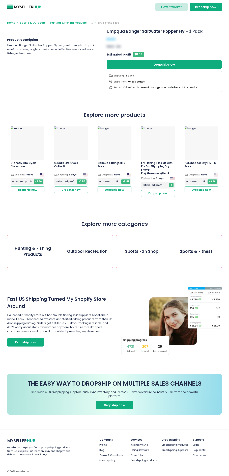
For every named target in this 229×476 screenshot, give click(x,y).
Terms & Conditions (111, 455)
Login (196, 444)
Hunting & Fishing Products (68, 23)
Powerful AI (137, 455)
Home (11, 23)
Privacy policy (107, 460)
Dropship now (205, 7)
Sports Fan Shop (141, 251)
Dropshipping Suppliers (175, 450)
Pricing (103, 444)
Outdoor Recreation (87, 251)
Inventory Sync (139, 444)
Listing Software (140, 450)
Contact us (199, 455)
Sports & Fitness (196, 251)
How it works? (171, 7)
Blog (101, 450)
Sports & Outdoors (33, 23)
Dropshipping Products (144, 460)
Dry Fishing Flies (108, 23)
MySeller (21, 440)
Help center (199, 450)
